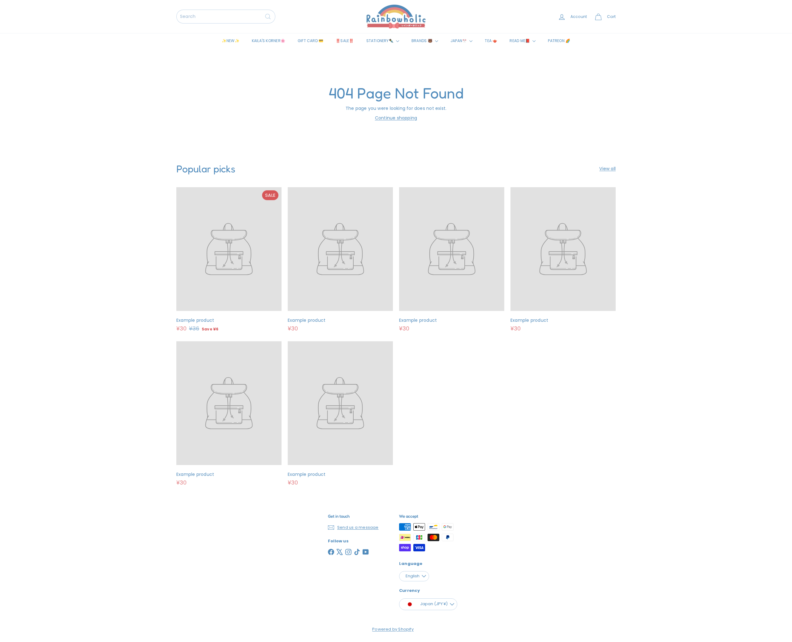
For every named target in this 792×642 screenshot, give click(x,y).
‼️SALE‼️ (345, 40)
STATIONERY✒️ (380, 40)
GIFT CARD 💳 (310, 40)
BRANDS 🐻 (422, 40)
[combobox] (225, 17)
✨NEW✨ (230, 40)
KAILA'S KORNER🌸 (268, 40)
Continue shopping (396, 118)
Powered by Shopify (393, 629)
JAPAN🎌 (459, 40)
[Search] (267, 17)
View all (607, 169)
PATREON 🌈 (559, 40)
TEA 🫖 (491, 40)
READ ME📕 (520, 40)
